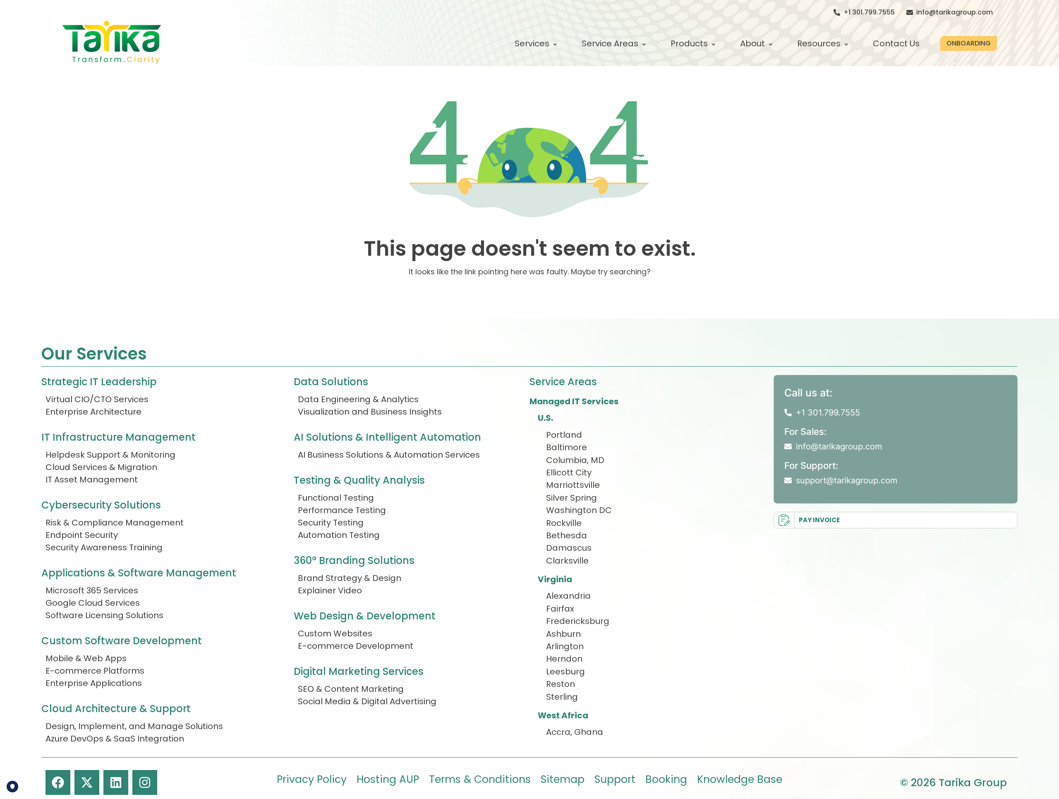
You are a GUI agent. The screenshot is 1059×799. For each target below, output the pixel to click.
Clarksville (567, 560)
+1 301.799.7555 (869, 12)
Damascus (569, 548)
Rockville (564, 523)
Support (614, 779)
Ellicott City (569, 472)
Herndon (564, 659)
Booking (666, 779)
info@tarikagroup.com (954, 12)
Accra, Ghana (574, 732)
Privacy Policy (312, 779)
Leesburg (565, 671)
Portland (564, 435)
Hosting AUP (388, 779)
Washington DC (579, 510)
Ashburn (563, 634)
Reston (560, 684)
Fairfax (560, 608)
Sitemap (563, 779)
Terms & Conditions (480, 779)
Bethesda (566, 535)
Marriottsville (573, 485)
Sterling (562, 697)
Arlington (565, 646)
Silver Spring (571, 498)
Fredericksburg (577, 621)
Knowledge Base (739, 779)
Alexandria (568, 596)
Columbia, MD (575, 460)
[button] (968, 43)
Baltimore (566, 447)
